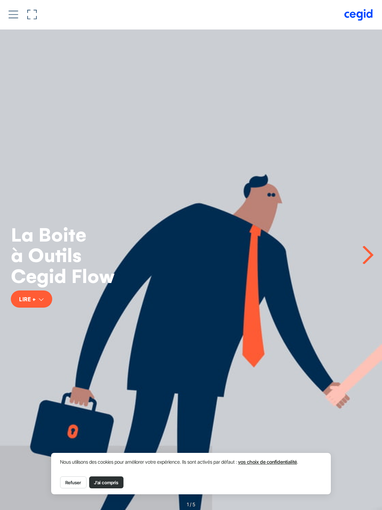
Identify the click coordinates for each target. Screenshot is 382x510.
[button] (13, 14)
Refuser (73, 482)
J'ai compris (106, 482)
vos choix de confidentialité (267, 462)
